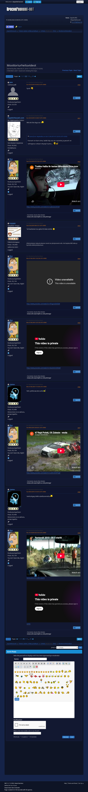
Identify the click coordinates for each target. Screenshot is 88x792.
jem (11, 82)
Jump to (53, 647)
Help (65, 783)
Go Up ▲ (81, 783)
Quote (78, 98)
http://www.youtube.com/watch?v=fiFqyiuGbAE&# (43, 304)
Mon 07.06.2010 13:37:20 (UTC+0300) (36, 322)
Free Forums (14, 785)
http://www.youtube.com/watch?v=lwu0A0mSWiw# (44, 368)
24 (33, 76)
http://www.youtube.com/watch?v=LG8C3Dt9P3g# (43, 473)
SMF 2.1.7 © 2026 (9, 783)
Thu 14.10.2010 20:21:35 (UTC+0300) (36, 532)
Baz (11, 159)
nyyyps (13, 223)
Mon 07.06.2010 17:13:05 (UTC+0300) (36, 386)
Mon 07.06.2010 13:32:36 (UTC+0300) (36, 258)
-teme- (12, 384)
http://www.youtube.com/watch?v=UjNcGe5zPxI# (43, 207)
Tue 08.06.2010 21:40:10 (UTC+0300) (36, 491)
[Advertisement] (44, 48)
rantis (28, 624)
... (31, 76)
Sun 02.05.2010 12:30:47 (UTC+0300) (36, 118)
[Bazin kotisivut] (8, 192)
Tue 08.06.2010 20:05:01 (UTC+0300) (36, 427)
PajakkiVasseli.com (16, 118)
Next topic (77, 70)
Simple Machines (18, 783)
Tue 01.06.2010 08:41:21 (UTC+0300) (36, 225)
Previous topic (67, 70)
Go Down (9, 76)
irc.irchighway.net (77, 22)
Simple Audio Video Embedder (12, 787)
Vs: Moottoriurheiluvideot (34, 82)
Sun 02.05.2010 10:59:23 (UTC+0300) (36, 84)
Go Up (8, 639)
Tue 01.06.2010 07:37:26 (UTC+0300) (36, 161)
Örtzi (54, 31)
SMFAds (6, 785)
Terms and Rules (72, 783)
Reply (79, 76)
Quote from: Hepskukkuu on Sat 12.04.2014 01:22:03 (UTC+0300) (48, 136)
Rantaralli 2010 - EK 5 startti (36, 578)
